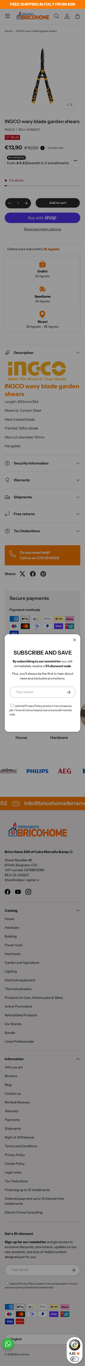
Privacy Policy (33, 706)
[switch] (74, 1359)
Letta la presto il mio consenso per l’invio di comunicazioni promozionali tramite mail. (40, 710)
